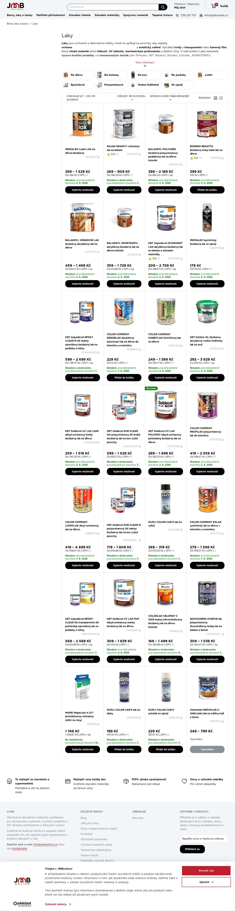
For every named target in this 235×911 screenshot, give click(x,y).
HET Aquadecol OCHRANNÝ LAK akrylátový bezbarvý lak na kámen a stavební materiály (165, 249)
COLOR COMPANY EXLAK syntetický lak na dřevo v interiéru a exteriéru (205, 526)
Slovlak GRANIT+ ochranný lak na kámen (123, 148)
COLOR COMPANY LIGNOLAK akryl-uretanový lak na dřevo (82, 526)
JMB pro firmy (90, 823)
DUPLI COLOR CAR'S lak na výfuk (165, 524)
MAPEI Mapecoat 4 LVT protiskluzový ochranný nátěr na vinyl (79, 716)
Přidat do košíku (207, 189)
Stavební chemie (80, 15)
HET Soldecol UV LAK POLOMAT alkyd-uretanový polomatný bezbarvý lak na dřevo (164, 437)
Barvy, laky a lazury (20, 15)
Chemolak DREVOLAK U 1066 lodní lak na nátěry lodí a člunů (207, 713)
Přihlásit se (192, 849)
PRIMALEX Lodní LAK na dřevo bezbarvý (80, 151)
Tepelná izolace (162, 15)
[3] (82, 146)
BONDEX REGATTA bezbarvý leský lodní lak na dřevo (206, 150)
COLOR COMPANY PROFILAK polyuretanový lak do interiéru (205, 432)
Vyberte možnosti (82, 189)
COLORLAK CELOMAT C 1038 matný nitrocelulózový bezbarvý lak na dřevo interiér (165, 621)
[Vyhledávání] (163, 7)
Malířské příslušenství (50, 15)
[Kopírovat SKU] (99, 157)
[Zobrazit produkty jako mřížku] (215, 98)
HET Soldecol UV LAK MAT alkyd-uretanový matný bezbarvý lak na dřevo (123, 622)
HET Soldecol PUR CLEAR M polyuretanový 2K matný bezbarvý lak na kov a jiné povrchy (124, 531)
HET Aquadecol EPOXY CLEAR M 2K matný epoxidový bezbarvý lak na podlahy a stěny (81, 343)
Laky (35, 24)
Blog (84, 818)
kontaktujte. (20, 848)
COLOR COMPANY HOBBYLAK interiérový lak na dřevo (164, 338)
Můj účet (179, 7)
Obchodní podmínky (94, 839)
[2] (80, 146)
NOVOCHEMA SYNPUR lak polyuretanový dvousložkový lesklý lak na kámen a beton (206, 624)
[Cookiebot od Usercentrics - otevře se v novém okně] (22, 904)
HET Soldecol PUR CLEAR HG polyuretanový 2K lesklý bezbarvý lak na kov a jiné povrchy (123, 437)
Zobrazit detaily (56, 904)
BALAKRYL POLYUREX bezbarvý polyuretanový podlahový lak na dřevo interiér (163, 155)
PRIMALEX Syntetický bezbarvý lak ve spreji (203, 242)
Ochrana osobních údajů (96, 844)
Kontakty (87, 834)
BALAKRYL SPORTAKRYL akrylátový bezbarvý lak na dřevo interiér (123, 247)
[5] (86, 146)
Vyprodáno (207, 749)
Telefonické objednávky (96, 850)
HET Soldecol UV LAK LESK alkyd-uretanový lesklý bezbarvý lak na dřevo (82, 435)
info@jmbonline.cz (216, 15)
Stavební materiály (107, 15)
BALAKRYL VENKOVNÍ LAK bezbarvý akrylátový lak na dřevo (82, 244)
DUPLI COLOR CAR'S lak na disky (123, 711)
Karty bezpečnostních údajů (99, 828)
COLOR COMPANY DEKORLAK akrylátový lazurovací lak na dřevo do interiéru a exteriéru (122, 340)
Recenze (137, 818)
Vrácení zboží (89, 855)
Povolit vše (206, 870)
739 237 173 (188, 15)
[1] (78, 146)
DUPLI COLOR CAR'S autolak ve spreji (161, 711)
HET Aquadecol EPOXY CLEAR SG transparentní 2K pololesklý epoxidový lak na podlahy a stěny (82, 624)
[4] (84, 146)
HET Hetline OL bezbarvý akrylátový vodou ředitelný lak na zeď (206, 341)
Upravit (204, 881)
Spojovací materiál (135, 15)
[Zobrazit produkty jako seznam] (221, 98)
